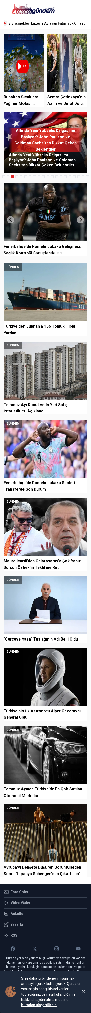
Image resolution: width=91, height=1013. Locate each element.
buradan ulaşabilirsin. (39, 1005)
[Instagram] (56, 948)
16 (70, 176)
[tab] (30, 253)
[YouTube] (78, 948)
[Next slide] (80, 70)
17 (74, 176)
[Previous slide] (10, 70)
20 (87, 176)
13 (56, 176)
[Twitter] (35, 948)
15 (65, 176)
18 (78, 176)
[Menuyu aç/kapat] (84, 9)
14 (61, 176)
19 (83, 176)
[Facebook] (13, 948)
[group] (45, 142)
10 (43, 176)
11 (48, 176)
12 (52, 176)
